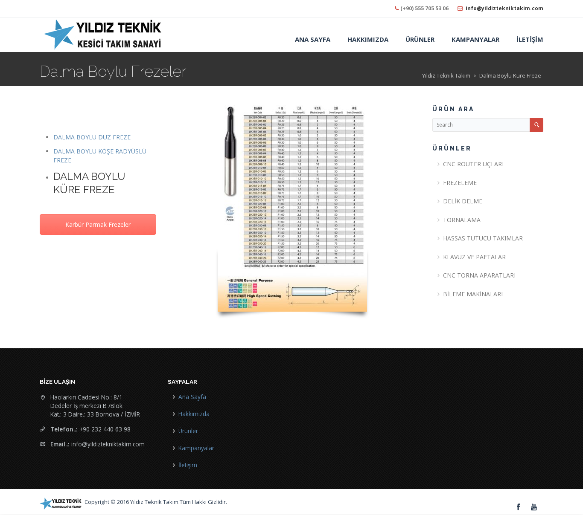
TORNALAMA (462, 220)
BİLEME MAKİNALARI (473, 294)
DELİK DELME (462, 201)
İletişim (187, 465)
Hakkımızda (194, 414)
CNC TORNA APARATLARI (479, 275)
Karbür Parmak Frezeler (98, 224)
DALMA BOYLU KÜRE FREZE (89, 183)
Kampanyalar (196, 448)
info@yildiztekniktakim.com (504, 8)
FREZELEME (460, 183)
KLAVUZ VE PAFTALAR (474, 257)
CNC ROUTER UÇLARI (473, 164)
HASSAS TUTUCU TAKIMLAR (483, 238)
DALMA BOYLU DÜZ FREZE (92, 137)
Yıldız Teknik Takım (446, 75)
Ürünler (188, 431)
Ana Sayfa (192, 397)
